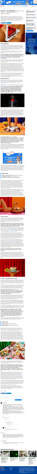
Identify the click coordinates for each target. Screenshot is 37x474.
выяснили (21, 382)
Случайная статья (27, 6)
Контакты (11, 468)
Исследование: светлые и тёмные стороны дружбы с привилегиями (31, 17)
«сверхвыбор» (19, 305)
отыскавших (9, 51)
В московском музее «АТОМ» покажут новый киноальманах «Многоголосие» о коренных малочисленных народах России (30, 24)
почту (23, 471)
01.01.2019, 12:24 (4, 433)
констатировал (13, 59)
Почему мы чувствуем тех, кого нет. (12, 175)
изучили (2, 362)
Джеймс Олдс (22, 112)
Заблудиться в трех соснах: (4, 460)
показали (6, 302)
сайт (26, 26)
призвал (9, 16)
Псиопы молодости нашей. (31, 461)
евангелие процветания (17, 75)
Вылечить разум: (22, 459)
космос (27, 13)
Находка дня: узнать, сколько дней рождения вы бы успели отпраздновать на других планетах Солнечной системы (31, 28)
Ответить (8, 425)
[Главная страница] (2, 6)
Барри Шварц (19, 307)
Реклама (11, 467)
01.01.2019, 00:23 (4, 403)
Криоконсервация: (10, 325)
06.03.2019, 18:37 (4, 441)
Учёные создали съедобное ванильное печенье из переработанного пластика (30, 21)
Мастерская (25, 6)
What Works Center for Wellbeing (12, 237)
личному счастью (18, 82)
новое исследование (16, 297)
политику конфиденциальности (22, 472)
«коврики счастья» (11, 167)
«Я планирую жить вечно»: (11, 177)
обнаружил (6, 65)
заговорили (18, 219)
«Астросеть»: (13, 459)
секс (26, 16)
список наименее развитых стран (12, 231)
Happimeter (11, 190)
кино (26, 22)
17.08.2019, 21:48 (6, 428)
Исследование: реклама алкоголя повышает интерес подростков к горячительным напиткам (31, 12)
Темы (10, 469)
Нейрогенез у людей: (9, 323)
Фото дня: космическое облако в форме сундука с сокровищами (30, 14)
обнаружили (2, 381)
